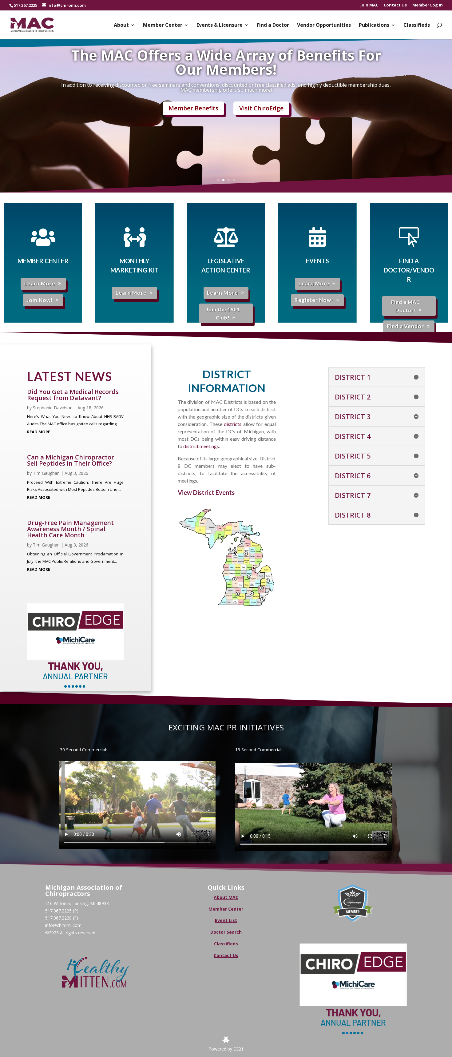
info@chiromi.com (63, 925)
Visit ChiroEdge (261, 108)
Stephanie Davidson (53, 408)
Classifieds (416, 25)
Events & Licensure (219, 25)
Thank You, (311, 1012)
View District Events (206, 492)
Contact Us (395, 5)
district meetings (201, 446)
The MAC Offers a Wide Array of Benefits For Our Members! (226, 62)
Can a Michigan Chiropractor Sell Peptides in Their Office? (70, 460)
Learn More (39, 283)
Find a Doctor (273, 25)
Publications (374, 25)
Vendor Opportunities (324, 25)
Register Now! (314, 300)
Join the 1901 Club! (223, 313)
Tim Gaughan (46, 473)
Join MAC (369, 5)
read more (38, 432)
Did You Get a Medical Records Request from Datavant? (73, 394)
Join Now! (39, 300)
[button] (65, 686)
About (121, 25)
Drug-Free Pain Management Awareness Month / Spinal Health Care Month (70, 529)
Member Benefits (193, 108)
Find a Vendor (405, 326)
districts (232, 424)
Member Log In (427, 5)
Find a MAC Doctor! (405, 306)
